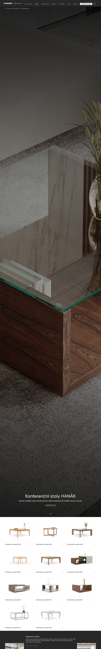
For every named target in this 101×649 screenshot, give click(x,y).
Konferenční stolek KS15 (44, 600)
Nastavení (35, 645)
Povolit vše (29, 645)
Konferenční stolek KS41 (75, 600)
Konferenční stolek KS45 (44, 572)
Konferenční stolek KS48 (75, 544)
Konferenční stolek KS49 (13, 544)
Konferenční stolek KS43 (13, 600)
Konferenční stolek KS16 (13, 628)
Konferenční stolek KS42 (75, 572)
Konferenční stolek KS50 (13, 572)
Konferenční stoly (50, 505)
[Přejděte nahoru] (98, 646)
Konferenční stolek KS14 (44, 628)
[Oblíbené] (95, 4)
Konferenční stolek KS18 (44, 544)
